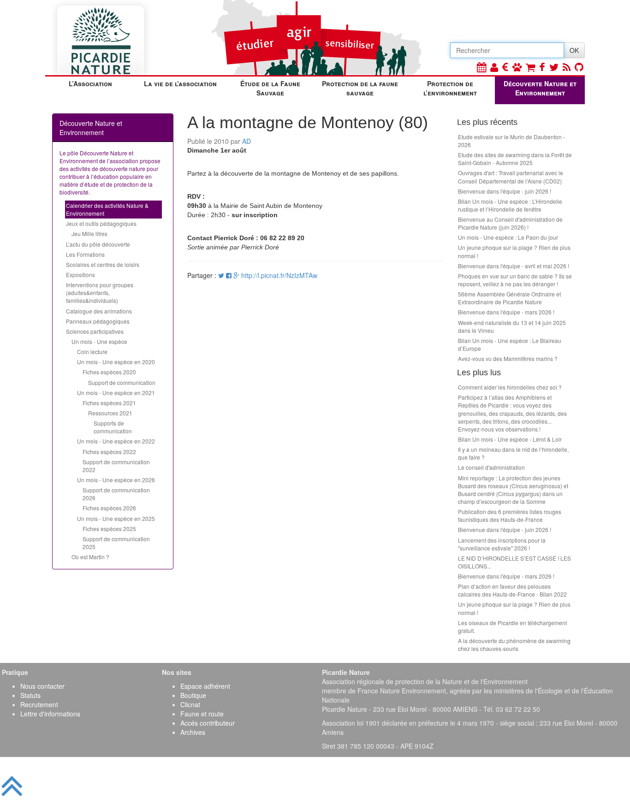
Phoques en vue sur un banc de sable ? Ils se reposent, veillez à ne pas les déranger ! (515, 280)
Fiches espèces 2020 (109, 372)
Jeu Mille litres (89, 233)
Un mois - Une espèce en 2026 (116, 480)
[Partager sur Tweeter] (222, 275)
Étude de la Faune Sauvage (270, 88)
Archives (192, 732)
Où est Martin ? (90, 557)
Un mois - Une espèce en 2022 (116, 441)
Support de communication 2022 (116, 465)
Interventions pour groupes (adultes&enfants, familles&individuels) (99, 292)
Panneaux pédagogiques (98, 321)
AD (246, 141)
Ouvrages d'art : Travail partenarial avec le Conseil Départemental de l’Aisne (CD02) (510, 176)
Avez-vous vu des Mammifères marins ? (508, 358)
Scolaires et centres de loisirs (102, 264)
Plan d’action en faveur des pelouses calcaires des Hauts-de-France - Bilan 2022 (512, 590)
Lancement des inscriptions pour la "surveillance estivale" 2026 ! (502, 544)
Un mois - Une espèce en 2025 (116, 518)
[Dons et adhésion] (505, 66)
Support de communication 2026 (116, 494)
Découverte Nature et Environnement (540, 88)
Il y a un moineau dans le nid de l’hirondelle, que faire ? (513, 453)
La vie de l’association (180, 83)
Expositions (80, 274)
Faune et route (202, 713)
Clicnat (190, 704)
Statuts (30, 695)
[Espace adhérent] (494, 66)
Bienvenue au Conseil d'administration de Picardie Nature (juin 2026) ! (510, 223)
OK (574, 50)
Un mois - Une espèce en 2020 (116, 362)
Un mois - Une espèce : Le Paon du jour (508, 237)
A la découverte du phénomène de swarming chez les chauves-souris (514, 644)
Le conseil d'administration (491, 467)
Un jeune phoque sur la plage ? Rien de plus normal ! (514, 251)
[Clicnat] (517, 66)
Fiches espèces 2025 (109, 528)
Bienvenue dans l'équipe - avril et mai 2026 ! (513, 266)
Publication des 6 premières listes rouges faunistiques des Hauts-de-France (509, 515)
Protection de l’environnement (450, 88)
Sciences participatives (95, 331)
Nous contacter (42, 686)
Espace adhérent (205, 686)
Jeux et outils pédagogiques (101, 223)
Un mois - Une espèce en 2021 (116, 392)
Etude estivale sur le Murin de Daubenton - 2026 (511, 140)
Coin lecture (92, 351)
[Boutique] (530, 66)
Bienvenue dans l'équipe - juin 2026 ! (504, 191)
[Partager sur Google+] (236, 275)
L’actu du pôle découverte (98, 244)
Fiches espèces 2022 (109, 451)
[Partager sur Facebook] (229, 275)
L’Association (90, 83)
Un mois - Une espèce (99, 341)
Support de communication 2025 (116, 542)
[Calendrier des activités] (481, 66)
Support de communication (121, 382)
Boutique (193, 695)
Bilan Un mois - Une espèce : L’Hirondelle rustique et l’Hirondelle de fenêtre (510, 205)
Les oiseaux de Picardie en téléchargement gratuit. (512, 626)
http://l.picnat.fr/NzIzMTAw (279, 275)
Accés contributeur (207, 722)
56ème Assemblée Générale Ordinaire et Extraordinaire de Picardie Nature (509, 298)
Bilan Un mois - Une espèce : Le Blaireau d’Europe (509, 344)
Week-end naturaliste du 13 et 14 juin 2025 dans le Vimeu (512, 326)
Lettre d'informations (50, 713)
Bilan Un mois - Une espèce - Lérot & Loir (510, 439)
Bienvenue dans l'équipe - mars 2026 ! (506, 312)
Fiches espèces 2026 (109, 508)
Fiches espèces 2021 (109, 403)
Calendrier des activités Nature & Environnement (107, 209)
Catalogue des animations (99, 311)
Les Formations (85, 254)
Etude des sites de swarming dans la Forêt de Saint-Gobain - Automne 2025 (515, 158)
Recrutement (39, 704)
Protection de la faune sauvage (360, 88)
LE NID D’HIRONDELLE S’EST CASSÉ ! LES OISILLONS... (514, 562)
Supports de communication (113, 427)
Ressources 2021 (110, 413)
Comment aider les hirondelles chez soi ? (510, 387)
